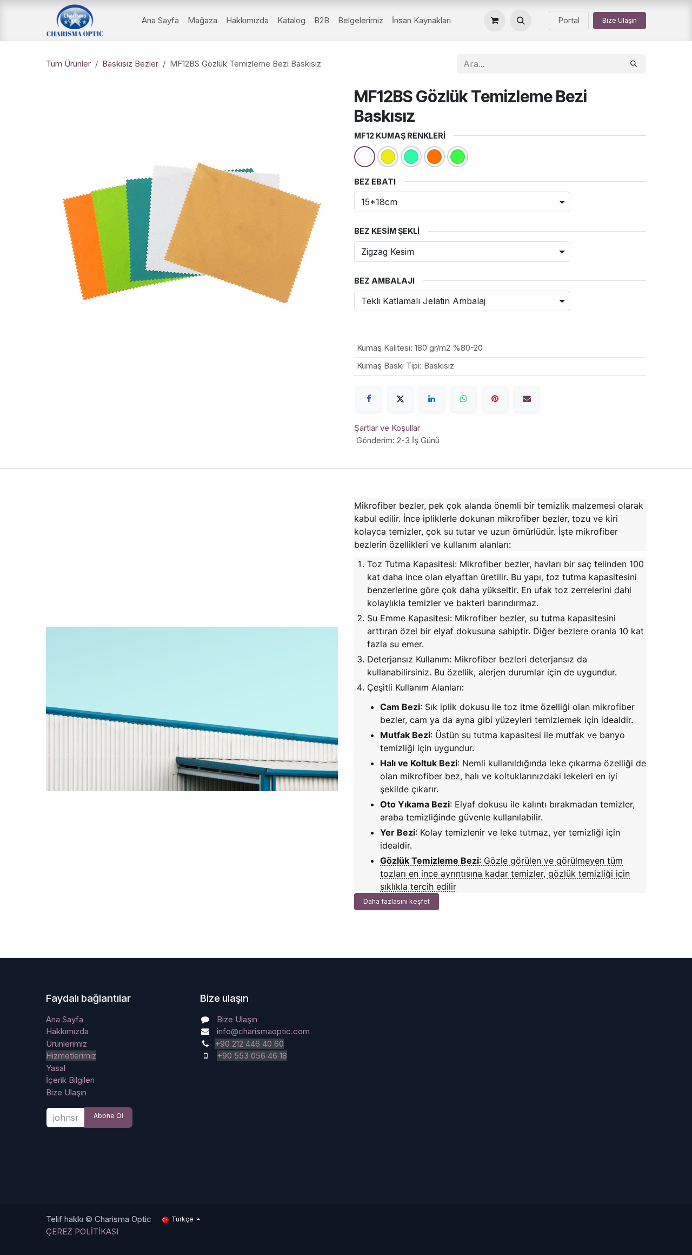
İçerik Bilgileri (70, 1080)
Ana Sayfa (64, 1019)
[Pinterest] (495, 399)
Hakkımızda (67, 1031)
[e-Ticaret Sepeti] (494, 20)
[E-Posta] (527, 399)
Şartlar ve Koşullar (387, 428)
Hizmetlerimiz (71, 1055)
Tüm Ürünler (68, 63)
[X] (401, 399)
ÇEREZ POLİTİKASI (82, 1231)
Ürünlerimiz (66, 1044)
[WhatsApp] (463, 399)
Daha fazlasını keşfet (396, 901)
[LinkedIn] (432, 399)
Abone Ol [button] (108, 1116)
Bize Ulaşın (619, 20)
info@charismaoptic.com (263, 1031)
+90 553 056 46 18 (252, 1055)
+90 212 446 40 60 (249, 1044)
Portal (569, 20)
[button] (520, 20)
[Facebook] (369, 399)
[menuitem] (160, 20)
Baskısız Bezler (130, 63)
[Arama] (633, 64)
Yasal (55, 1068)
